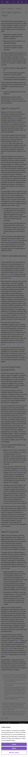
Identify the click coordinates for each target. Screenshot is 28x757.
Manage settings (14, 752)
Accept (14, 744)
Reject (14, 748)
